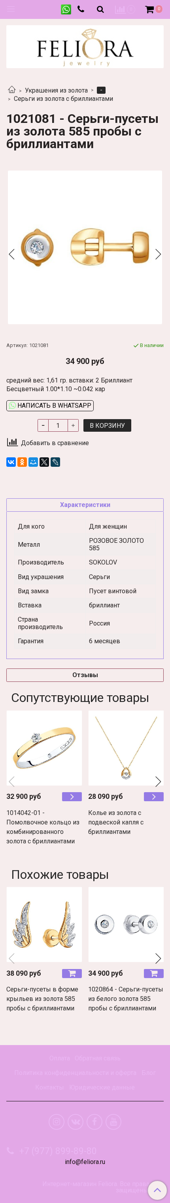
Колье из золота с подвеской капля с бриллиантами (116, 822)
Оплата (59, 1058)
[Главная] (12, 90)
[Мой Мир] (33, 462)
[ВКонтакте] (11, 462)
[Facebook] (94, 1122)
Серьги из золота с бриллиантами (63, 98)
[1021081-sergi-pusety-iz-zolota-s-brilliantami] (85, 247)
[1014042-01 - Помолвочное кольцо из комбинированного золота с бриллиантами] (44, 747)
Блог (149, 1073)
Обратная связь (98, 1058)
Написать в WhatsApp (53, 405)
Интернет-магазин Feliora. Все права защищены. (95, 1187)
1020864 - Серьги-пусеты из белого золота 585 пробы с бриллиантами (125, 999)
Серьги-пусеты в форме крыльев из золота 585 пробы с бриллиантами (42, 999)
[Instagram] (56, 1122)
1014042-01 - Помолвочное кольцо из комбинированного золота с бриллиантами (42, 827)
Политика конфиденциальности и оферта (75, 1073)
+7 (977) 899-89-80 (57, 1151)
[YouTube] (113, 1122)
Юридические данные (102, 1087)
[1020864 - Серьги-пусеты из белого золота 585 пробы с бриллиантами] (126, 924)
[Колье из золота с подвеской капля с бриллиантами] (126, 747)
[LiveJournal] (55, 462)
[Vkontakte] (75, 1122)
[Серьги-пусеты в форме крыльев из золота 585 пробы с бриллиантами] (44, 924)
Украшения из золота (56, 90)
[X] (44, 462)
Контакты (49, 1087)
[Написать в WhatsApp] (66, 9)
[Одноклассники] (22, 462)
